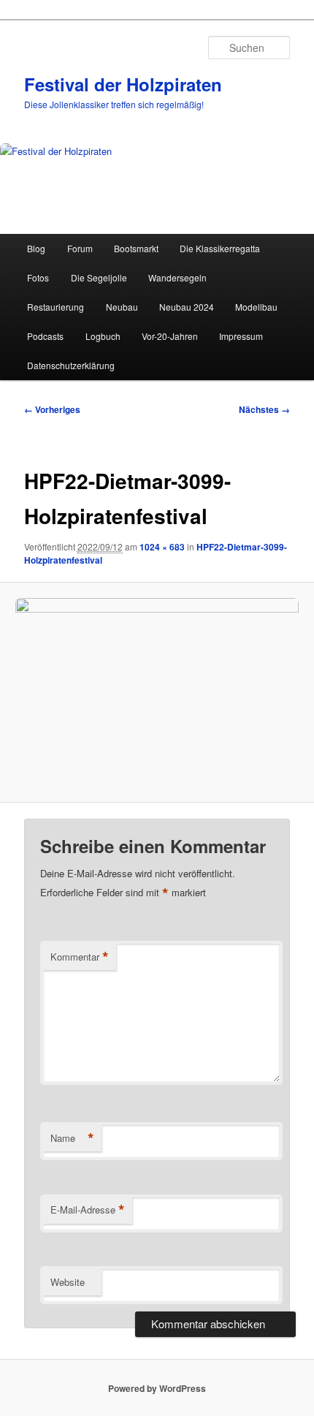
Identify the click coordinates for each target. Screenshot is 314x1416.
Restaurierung (55, 306)
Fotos (38, 277)
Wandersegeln (177, 277)
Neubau (122, 306)
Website (67, 1282)
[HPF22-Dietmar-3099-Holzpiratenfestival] (156, 692)
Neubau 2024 (186, 306)
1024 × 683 (162, 546)
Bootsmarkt (136, 248)
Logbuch (102, 336)
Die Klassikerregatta (220, 248)
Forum (80, 248)
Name (72, 1138)
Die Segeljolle (99, 277)
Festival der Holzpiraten (123, 84)
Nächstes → (264, 409)
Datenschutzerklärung (71, 365)
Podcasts (45, 336)
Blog (36, 248)
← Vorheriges (52, 409)
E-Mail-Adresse (87, 1210)
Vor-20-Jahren (170, 336)
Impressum (241, 336)
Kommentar (79, 957)
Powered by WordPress (157, 1388)
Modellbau (256, 306)
